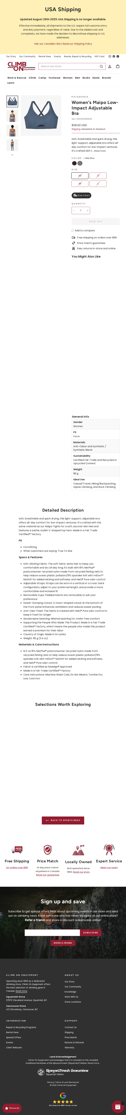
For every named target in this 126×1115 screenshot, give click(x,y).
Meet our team (109, 867)
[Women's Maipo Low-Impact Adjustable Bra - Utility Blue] (74, 401)
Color (83, 158)
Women (68, 77)
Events (57, 56)
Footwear (55, 77)
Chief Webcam (14, 1047)
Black (74, 163)
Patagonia (80, 97)
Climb (32, 77)
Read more (100, 150)
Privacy (50, 1082)
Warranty (69, 1047)
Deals (96, 77)
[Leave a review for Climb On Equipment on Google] (63, 1099)
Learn (10, 82)
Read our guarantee (47, 874)
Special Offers (13, 1037)
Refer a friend (63, 942)
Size (75, 169)
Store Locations (73, 1001)
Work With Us (71, 996)
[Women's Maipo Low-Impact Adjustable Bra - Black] (74, 396)
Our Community (27, 56)
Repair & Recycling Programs (21, 1027)
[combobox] (72, 66)
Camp (42, 77)
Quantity (79, 203)
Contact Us (71, 1027)
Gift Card (99, 56)
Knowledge (70, 991)
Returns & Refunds (74, 1042)
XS (80, 175)
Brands (106, 77)
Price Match (71, 1037)
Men (77, 77)
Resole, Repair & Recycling (77, 56)
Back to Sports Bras (65, 820)
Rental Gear (45, 56)
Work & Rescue (16, 77)
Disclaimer (74, 1082)
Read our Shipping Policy (77, 44)
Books (86, 77)
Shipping (76, 129)
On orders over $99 (17, 867)
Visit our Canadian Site (47, 44)
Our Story (11, 56)
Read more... (94, 1063)
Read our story (81, 872)
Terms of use (61, 1082)
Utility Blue (80, 163)
